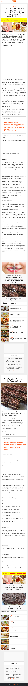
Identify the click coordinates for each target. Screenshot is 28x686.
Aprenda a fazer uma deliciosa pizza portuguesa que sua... (17, 321)
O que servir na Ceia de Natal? (17, 332)
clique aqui (12, 370)
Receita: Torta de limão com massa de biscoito (16, 327)
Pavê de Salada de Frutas (10, 130)
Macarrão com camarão (15, 314)
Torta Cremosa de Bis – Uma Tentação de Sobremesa (13, 684)
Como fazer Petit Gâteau (15, 308)
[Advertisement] (14, 64)
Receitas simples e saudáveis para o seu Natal (18, 339)
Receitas (14, 6)
